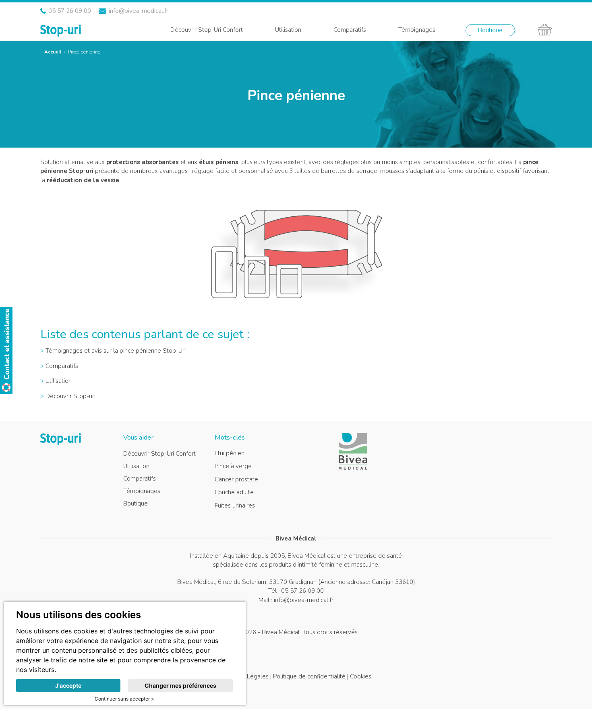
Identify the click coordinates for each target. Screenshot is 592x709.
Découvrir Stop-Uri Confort (206, 30)
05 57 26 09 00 (69, 11)
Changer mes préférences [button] (180, 685)
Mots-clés (230, 437)
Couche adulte (234, 492)
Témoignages (416, 30)
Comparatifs (349, 30)
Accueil (52, 52)
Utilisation (288, 30)
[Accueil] (60, 30)
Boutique (490, 30)
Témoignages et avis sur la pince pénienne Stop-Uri (116, 351)
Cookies (360, 676)
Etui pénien (229, 453)
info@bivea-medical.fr (138, 11)
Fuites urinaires (235, 505)
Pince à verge (233, 466)
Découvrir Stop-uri (70, 396)
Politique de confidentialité (309, 676)
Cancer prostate (236, 479)
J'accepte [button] (68, 685)
